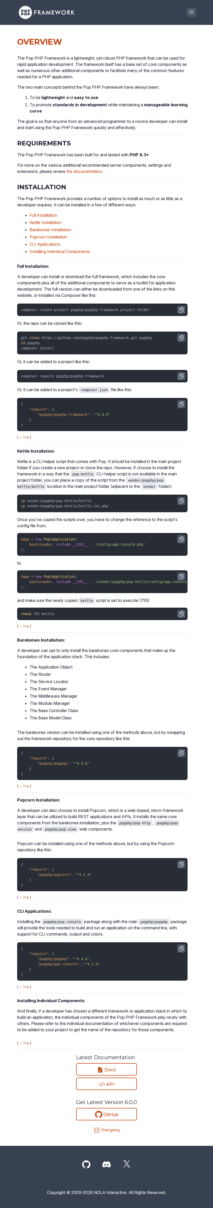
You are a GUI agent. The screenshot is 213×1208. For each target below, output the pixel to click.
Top (25, 437)
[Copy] (181, 310)
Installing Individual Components (60, 251)
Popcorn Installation (48, 237)
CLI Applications (45, 244)
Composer (71, 295)
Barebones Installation (50, 229)
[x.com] (126, 1164)
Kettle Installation (46, 222)
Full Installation (43, 215)
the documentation (84, 171)
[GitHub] (86, 1164)
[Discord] (106, 1164)
